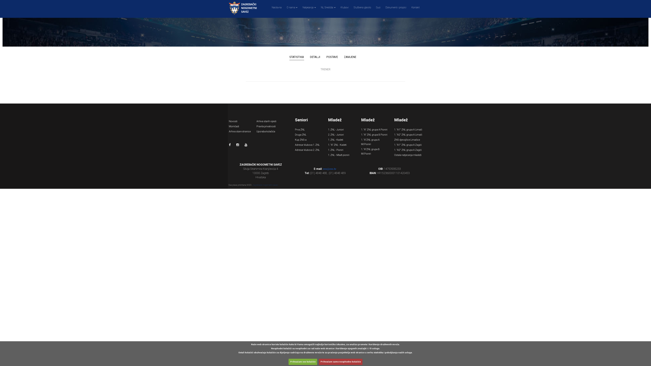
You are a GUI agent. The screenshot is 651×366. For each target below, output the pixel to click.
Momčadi (234, 126)
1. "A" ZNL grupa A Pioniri (374, 129)
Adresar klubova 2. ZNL (307, 150)
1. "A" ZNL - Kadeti (337, 145)
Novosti (233, 121)
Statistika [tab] (296, 57)
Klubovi (345, 7)
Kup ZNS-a (301, 139)
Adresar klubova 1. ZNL (307, 145)
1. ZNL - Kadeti (335, 139)
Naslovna (277, 7)
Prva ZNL (300, 129)
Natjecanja (308, 7)
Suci (378, 7)
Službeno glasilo (362, 7)
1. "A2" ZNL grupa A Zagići (408, 150)
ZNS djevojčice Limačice (407, 139)
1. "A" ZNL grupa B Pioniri (374, 134)
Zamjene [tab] (350, 57)
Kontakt (415, 7)
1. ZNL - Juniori (336, 129)
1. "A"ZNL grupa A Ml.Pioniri (370, 142)
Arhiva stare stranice (240, 131)
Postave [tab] (332, 57)
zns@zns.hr (329, 169)
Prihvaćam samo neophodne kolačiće (341, 361)
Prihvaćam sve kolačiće (303, 361)
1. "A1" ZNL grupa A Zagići (408, 145)
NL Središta (327, 7)
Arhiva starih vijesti (266, 121)
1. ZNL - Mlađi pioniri (338, 155)
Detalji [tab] (315, 57)
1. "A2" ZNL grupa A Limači (408, 134)
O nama (291, 7)
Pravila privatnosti (266, 126)
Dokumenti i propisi (396, 7)
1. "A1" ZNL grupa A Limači (408, 129)
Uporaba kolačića (266, 131)
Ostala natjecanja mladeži (407, 155)
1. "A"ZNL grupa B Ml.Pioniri (370, 151)
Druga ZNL (300, 134)
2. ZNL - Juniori (336, 134)
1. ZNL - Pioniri (335, 150)
